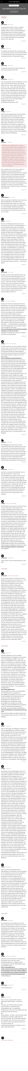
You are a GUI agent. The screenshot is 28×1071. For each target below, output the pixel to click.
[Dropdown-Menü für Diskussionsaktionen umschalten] (26, 1)
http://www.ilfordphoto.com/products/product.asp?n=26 (14, 710)
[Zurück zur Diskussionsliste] (1, 1)
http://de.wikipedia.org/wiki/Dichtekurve (11, 358)
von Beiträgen (13, 1)
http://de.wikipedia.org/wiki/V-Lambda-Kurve (12, 546)
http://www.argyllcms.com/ (8, 689)
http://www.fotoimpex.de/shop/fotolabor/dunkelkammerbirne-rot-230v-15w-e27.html (14, 330)
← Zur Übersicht (14, 11)
